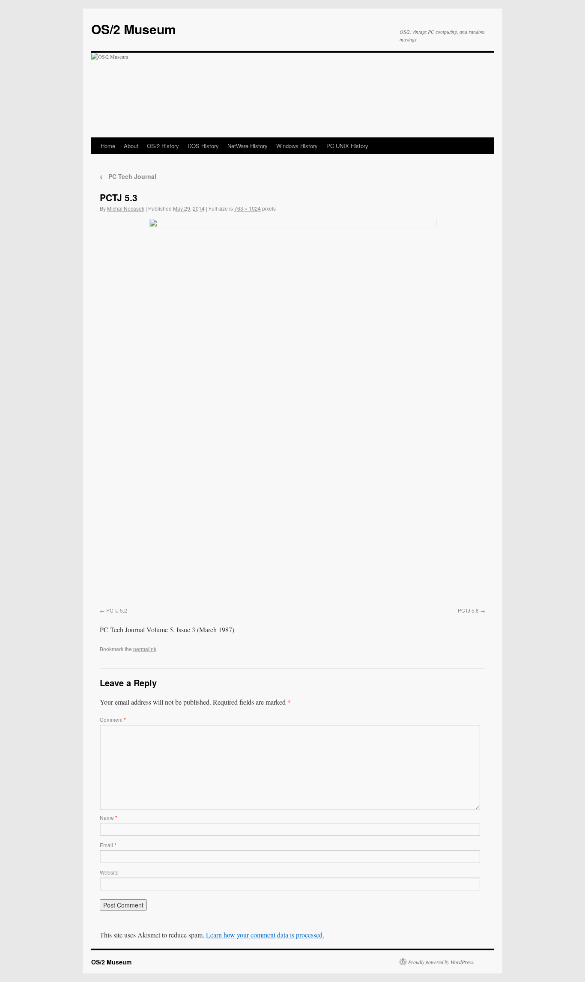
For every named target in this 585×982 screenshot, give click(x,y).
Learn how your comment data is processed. (265, 934)
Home (108, 146)
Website (109, 872)
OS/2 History (163, 146)
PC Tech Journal (128, 176)
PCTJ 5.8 (468, 610)
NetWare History (247, 146)
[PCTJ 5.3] (292, 411)
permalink (144, 648)
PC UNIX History (347, 146)
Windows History (297, 146)
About (131, 146)
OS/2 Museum (133, 29)
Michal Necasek (125, 208)
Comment (113, 719)
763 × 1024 (247, 208)
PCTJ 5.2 (116, 610)
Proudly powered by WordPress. (441, 961)
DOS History (203, 146)
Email (108, 844)
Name (108, 817)
